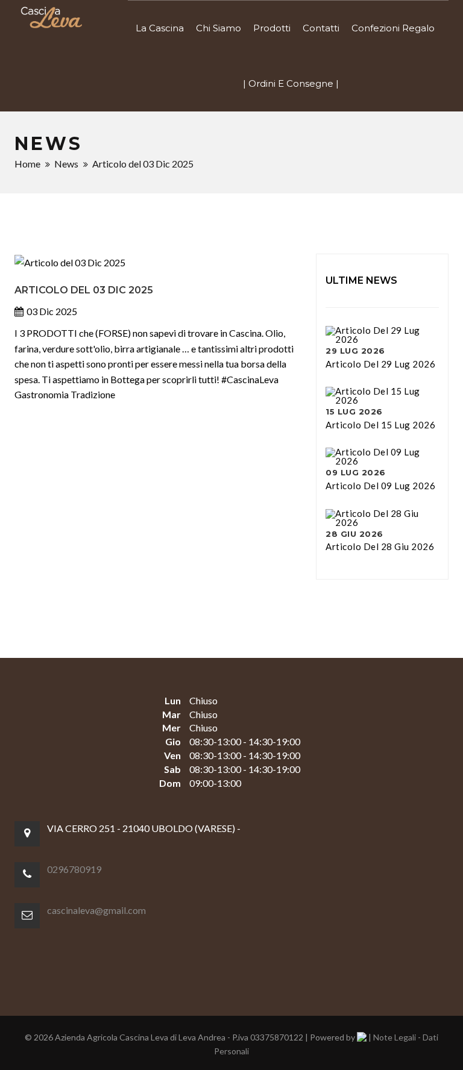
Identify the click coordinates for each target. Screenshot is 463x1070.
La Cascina (160, 28)
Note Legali (394, 1037)
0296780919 (74, 869)
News (66, 163)
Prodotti (272, 28)
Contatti (321, 28)
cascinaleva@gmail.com (96, 910)
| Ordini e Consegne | (291, 83)
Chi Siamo (218, 28)
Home (27, 163)
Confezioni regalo (393, 28)
